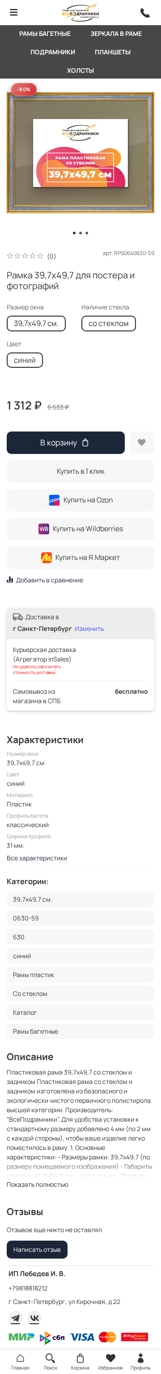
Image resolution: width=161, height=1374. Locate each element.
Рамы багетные (45, 33)
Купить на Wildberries (88, 528)
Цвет (14, 344)
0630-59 (26, 918)
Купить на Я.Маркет (87, 557)
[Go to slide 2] (80, 233)
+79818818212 (27, 1288)
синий (25, 360)
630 (19, 937)
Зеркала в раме (116, 33)
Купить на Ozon (88, 500)
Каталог (25, 1012)
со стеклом (109, 323)
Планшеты (113, 52)
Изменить (89, 629)
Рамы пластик (33, 974)
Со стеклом (30, 993)
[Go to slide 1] (74, 233)
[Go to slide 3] (86, 233)
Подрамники (52, 52)
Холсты (80, 70)
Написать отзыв (37, 1249)
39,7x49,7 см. (36, 323)
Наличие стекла (105, 307)
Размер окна (25, 307)
